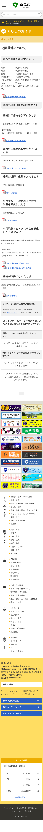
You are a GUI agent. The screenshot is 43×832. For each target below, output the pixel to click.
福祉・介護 (15, 500)
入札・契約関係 (17, 585)
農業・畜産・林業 (18, 595)
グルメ (13, 648)
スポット (14, 638)
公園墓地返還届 (12, 296)
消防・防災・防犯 (18, 520)
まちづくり (15, 573)
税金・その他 (16, 602)
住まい (13, 625)
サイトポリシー (9, 808)
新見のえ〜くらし (18, 611)
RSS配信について (30, 691)
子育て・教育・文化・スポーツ (23, 514)
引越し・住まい (17, 547)
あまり (20, 346)
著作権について (33, 808)
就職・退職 (15, 540)
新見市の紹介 (16, 563)
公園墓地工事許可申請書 (16, 141)
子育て (13, 533)
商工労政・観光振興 (19, 592)
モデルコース (16, 641)
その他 (13, 524)
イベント (14, 644)
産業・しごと (16, 517)
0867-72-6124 (12, 313)
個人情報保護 (21, 808)
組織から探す (8, 684)
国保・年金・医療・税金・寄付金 (24, 510)
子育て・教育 (16, 622)
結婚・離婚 (15, 543)
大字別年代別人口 (21, 797)
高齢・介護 (15, 550)
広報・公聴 (15, 566)
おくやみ (14, 553)
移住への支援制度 (18, 628)
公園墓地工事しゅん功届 (16, 168)
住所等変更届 (11, 221)
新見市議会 (15, 579)
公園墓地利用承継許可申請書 (17, 263)
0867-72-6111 (10, 669)
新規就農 (14, 632)
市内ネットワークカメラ (12, 707)
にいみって (15, 608)
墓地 (7, 23)
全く (27, 346)
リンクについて (17, 811)
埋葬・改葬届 (11, 193)
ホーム (8, 21)
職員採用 (14, 576)
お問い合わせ (28, 694)
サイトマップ (8, 694)
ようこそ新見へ (17, 651)
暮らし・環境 (32, 21)
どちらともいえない (31, 343)
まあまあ (17, 343)
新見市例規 (15, 569)
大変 (8, 343)
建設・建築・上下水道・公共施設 (24, 599)
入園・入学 (15, 536)
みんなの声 (15, 615)
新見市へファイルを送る (12, 713)
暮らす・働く (16, 618)
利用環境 (28, 811)
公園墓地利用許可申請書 (16, 97)
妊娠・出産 (15, 530)
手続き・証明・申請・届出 (21, 497)
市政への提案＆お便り (11, 701)
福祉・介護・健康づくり (20, 589)
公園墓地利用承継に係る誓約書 (18, 268)
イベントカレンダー (11, 691)
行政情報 (14, 559)
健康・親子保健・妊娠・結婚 (22, 503)
